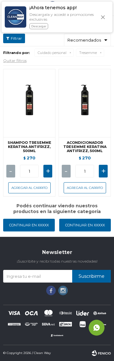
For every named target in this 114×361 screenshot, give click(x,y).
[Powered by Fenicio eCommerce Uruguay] (101, 353)
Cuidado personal (52, 52)
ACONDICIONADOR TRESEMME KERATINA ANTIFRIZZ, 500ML (84, 147)
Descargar (38, 26)
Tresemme (88, 52)
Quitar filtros (15, 60)
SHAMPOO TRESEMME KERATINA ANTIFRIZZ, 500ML (29, 147)
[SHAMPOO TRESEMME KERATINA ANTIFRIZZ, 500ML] (29, 103)
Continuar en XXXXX (29, 225)
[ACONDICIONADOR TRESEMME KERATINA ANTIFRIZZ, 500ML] (85, 103)
